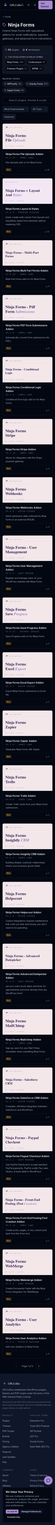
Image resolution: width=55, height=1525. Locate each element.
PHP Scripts (8, 1431)
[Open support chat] (48, 1480)
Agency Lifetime (10, 1446)
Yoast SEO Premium (40, 1426)
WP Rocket (35, 1431)
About (5, 1475)
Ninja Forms (15, 62)
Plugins (6, 1420)
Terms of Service (38, 1475)
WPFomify (14, 83)
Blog (4, 1480)
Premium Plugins (17, 68)
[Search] (22, 4)
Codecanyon (36, 62)
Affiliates (6, 1485)
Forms (8, 16)
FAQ (4, 1462)
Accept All (12, 1511)
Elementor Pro (37, 1420)
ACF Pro (34, 1436)
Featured (9, 116)
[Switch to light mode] (28, 4)
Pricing (5, 1441)
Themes (6, 1426)
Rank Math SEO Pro (40, 1446)
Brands (5, 1436)
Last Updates (9, 1457)
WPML (37, 68)
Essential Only (13, 1517)
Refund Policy (37, 1485)
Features (6, 1452)
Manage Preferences (31, 1511)
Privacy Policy (37, 1480)
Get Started (45, 5)
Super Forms (15, 90)
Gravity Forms (38, 83)
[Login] (34, 4)
